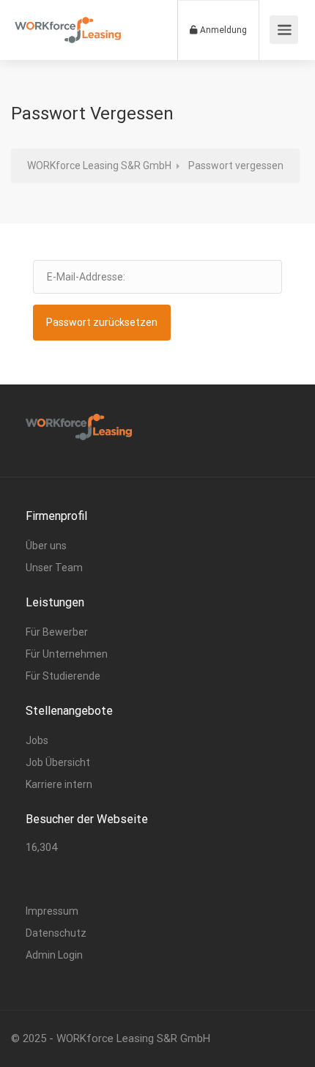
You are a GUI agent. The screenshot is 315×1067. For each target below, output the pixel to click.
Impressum (52, 911)
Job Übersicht (58, 762)
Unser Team (54, 567)
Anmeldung (222, 30)
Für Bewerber (57, 632)
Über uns (46, 545)
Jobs (37, 740)
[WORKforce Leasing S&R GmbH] (68, 22)
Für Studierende (63, 676)
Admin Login (54, 955)
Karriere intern (59, 784)
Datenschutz (56, 933)
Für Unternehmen (67, 654)
